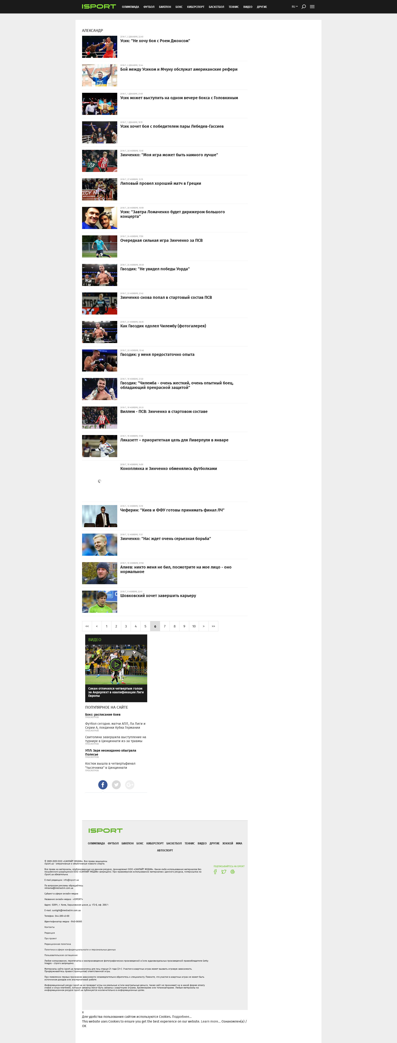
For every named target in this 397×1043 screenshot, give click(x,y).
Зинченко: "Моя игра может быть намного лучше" (169, 154)
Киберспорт (195, 7)
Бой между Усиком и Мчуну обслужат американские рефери (179, 69)
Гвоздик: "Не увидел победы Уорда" (155, 269)
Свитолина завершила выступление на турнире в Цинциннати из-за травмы (115, 739)
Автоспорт (165, 850)
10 (194, 626)
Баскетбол (216, 7)
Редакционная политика (57, 944)
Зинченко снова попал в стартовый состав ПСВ (166, 297)
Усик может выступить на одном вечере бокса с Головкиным (179, 97)
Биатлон (165, 7)
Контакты (49, 927)
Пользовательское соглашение (61, 955)
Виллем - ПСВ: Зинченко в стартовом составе (164, 411)
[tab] (103, 784)
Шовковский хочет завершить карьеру (158, 595)
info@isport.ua (71, 880)
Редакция (49, 933)
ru (293, 7)
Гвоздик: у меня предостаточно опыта (157, 354)
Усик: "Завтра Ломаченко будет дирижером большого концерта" (172, 214)
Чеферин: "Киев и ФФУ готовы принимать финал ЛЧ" (172, 510)
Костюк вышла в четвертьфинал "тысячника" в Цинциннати (110, 765)
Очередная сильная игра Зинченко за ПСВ (161, 240)
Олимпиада (130, 7)
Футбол (148, 7)
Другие (262, 7)
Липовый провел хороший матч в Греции (160, 183)
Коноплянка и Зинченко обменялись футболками (168, 468)
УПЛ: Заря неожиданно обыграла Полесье (110, 752)
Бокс (179, 7)
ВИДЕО (247, 7)
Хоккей (227, 843)
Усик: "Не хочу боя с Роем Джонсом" (155, 40)
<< (87, 626)
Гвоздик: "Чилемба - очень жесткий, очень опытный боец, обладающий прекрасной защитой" (176, 385)
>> (213, 626)
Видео (94, 639)
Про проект (50, 938)
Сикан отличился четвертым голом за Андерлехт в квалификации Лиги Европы (116, 692)
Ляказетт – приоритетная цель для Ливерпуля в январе (174, 440)
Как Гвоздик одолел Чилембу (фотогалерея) (163, 326)
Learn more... (211, 1021)
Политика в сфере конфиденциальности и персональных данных (80, 949)
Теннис (234, 7)
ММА (239, 843)
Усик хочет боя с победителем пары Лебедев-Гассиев (172, 126)
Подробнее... (182, 1016)
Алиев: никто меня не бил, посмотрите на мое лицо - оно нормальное (176, 569)
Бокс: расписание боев (103, 714)
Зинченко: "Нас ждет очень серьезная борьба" (165, 538)
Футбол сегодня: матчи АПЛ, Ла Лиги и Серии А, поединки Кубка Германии (115, 725)
